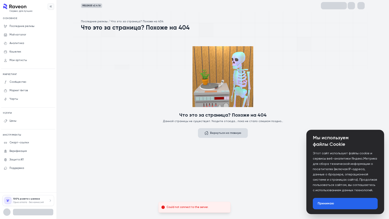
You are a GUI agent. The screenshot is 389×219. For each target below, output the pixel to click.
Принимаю (326, 203)
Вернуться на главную (225, 133)
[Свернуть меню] (51, 6)
